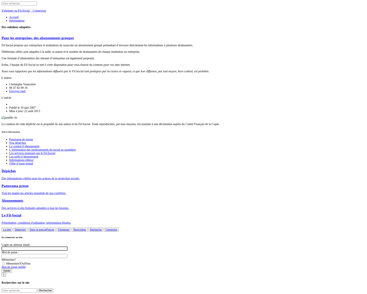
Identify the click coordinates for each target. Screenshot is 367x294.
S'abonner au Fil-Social (17, 10)
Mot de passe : (10, 252)
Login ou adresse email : (16, 244)
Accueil (14, 17)
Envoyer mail (17, 91)
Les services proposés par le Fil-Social (32, 153)
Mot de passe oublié (14, 267)
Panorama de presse (21, 139)
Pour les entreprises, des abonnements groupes (38, 38)
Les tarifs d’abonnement (23, 156)
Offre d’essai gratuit (21, 163)
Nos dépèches (17, 142)
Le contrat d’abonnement (24, 146)
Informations (16, 20)
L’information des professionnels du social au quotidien (42, 149)
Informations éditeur (21, 160)
